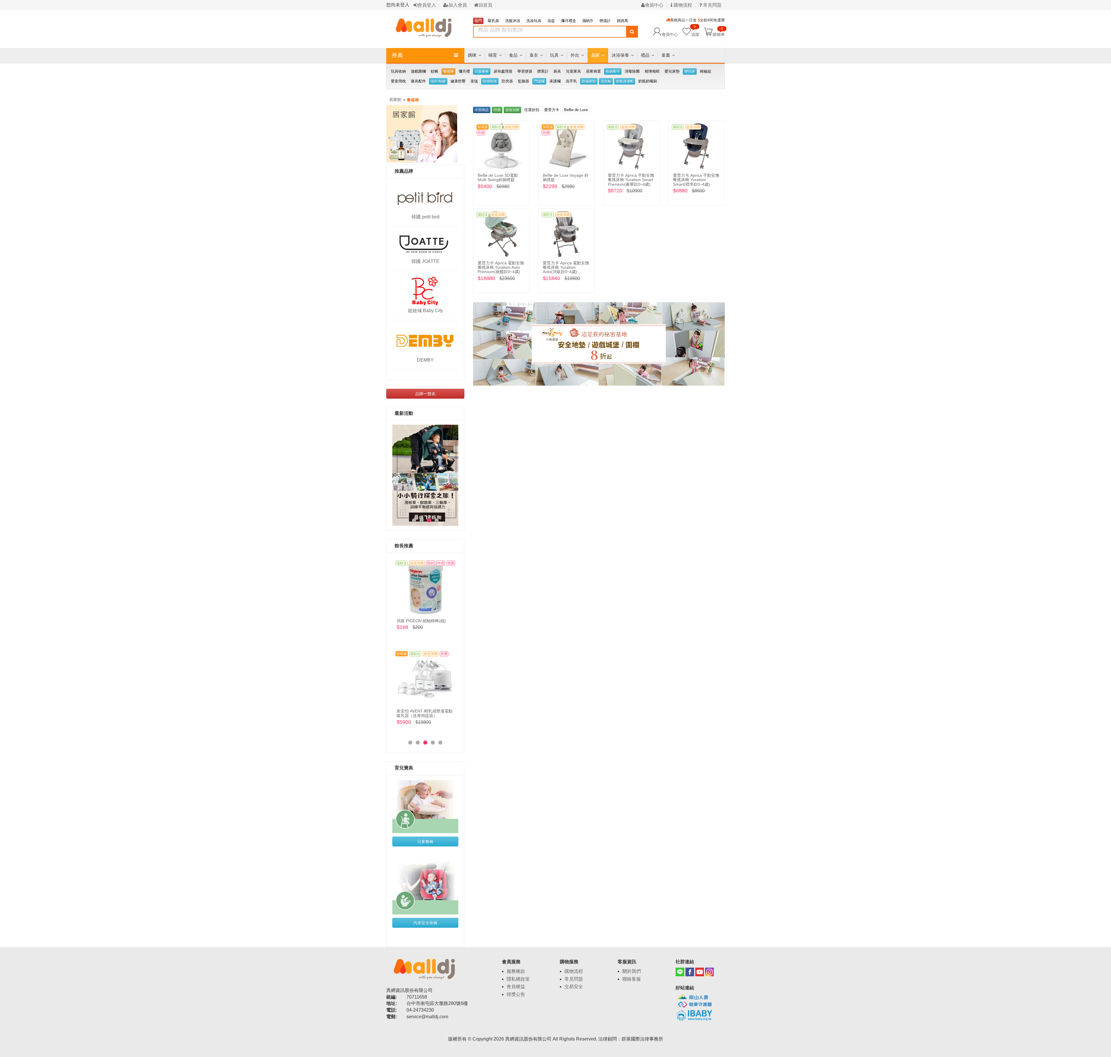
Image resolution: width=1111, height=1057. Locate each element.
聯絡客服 (631, 979)
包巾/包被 (438, 81)
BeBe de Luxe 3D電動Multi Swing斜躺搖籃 (498, 177)
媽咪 (472, 55)
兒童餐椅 (482, 71)
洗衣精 (606, 81)
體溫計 (605, 21)
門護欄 (539, 81)
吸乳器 (493, 21)
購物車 (719, 34)
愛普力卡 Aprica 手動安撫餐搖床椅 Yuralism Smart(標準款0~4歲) (696, 180)
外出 (575, 55)
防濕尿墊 (589, 81)
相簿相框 (652, 71)
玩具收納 (398, 71)
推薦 (397, 55)
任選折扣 (531, 110)
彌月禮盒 (568, 21)
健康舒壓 (458, 81)
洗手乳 (571, 81)
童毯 (474, 81)
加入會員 (457, 5)
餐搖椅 (448, 71)
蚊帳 (434, 71)
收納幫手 (613, 71)
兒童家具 (573, 71)
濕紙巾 (587, 21)
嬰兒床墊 (672, 71)
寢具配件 (418, 81)
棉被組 (705, 71)
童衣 (533, 55)
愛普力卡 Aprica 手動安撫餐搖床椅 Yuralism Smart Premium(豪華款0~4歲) (631, 180)
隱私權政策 (518, 979)
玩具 (554, 55)
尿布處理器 (503, 71)
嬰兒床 (690, 71)
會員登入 (426, 5)
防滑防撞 (490, 81)
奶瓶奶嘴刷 (647, 81)
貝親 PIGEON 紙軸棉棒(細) (421, 620)
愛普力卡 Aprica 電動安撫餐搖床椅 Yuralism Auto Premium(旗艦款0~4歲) (501, 267)
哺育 (492, 55)
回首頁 (485, 5)
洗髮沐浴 (512, 21)
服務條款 (516, 971)
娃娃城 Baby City (425, 310)
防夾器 (507, 81)
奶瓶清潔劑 (624, 81)
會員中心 (654, 5)
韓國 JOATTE (425, 261)
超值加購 (512, 110)
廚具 (557, 71)
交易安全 (573, 986)
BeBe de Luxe (576, 110)
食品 (513, 55)
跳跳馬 (622, 21)
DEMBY (425, 360)
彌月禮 (464, 71)
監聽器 (523, 81)
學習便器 (524, 71)
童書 (665, 55)
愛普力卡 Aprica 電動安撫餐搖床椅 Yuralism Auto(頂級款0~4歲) (566, 267)
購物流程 (682, 5)
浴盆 (551, 21)
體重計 (543, 71)
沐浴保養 (620, 55)
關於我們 (631, 971)
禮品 (645, 55)
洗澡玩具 (533, 21)
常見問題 (712, 5)
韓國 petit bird (425, 216)
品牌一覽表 (425, 393)
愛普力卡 (551, 110)
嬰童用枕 (398, 81)
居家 (595, 55)
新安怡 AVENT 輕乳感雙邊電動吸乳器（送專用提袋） (425, 713)
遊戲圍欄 (418, 71)
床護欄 (555, 81)
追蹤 (695, 31)
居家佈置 (593, 71)
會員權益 (516, 986)
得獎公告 (516, 994)
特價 (497, 110)
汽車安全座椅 (425, 922)
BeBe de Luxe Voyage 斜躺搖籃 (565, 177)
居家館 (395, 99)
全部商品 (482, 110)
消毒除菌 (632, 71)
